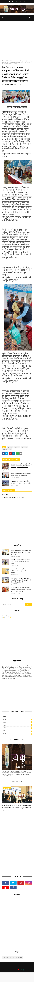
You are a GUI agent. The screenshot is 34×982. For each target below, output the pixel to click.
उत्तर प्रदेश (10, 447)
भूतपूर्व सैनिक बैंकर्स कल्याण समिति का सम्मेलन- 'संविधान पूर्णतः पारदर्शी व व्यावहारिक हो (21, 474)
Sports (12, 957)
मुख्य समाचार (24, 447)
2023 (17, 725)
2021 (17, 731)
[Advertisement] (17, 42)
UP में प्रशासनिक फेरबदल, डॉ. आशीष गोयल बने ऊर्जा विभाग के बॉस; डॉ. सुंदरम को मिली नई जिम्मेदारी (21, 570)
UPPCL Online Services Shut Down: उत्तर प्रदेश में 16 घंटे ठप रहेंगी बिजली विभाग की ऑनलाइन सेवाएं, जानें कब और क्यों (21, 580)
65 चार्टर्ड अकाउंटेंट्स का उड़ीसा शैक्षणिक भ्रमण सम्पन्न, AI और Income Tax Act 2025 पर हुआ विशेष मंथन (21, 552)
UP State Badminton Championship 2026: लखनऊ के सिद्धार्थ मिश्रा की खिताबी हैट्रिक (20, 561)
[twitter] (13, 1)
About (15, 965)
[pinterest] (24, 1)
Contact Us (23, 965)
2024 (17, 722)
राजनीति (5, 449)
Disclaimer (24, 967)
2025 (17, 719)
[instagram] (16, 1)
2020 (17, 733)
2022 (17, 728)
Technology (19, 957)
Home (3, 61)
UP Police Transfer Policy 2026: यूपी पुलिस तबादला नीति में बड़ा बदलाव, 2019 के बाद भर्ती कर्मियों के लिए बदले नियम (21, 589)
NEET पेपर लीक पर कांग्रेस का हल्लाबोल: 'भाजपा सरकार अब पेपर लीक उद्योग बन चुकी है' (21, 482)
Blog (22, 969)
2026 (17, 716)
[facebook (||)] (13, 887)
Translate (9, 618)
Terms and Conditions (13, 967)
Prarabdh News (8, 84)
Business (5, 957)
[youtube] (20, 1)
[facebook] (9, 1)
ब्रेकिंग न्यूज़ (16, 447)
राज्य (7, 61)
